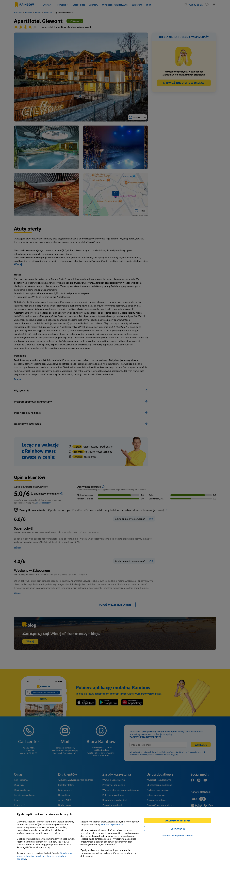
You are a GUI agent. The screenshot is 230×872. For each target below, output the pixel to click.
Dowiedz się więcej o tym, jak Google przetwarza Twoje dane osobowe (45, 856)
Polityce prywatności (112, 824)
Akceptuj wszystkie (179, 821)
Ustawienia (183, 829)
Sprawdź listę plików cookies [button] (177, 835)
